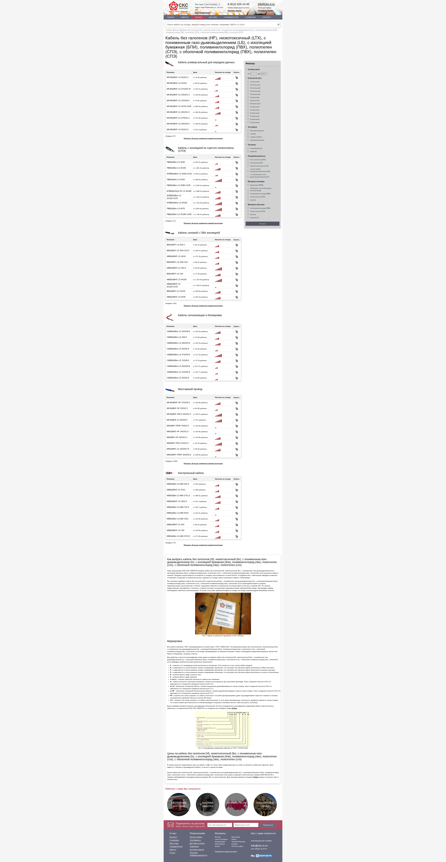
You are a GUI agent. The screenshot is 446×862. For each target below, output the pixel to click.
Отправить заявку (265, 11)
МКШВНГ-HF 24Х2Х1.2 (177, 437)
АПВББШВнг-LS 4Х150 (177, 203)
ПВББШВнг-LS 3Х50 (176, 162)
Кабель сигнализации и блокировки (200, 315)
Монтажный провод (190, 389)
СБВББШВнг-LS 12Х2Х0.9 (178, 372)
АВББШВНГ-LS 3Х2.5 (176, 268)
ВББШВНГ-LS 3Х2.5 (176, 245)
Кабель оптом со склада (178, 11)
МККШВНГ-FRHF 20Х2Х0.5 (179, 455)
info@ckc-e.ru (266, 4)
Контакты (266, 17)
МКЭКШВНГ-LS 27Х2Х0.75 (179, 89)
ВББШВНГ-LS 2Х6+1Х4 (177, 262)
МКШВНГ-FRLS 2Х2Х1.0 (178, 443)
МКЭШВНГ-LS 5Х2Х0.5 (177, 420)
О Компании (250, 17)
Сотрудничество (231, 17)
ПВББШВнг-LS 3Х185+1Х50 (179, 214)
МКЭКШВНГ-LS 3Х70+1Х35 (179, 106)
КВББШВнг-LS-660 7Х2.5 (178, 507)
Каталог (198, 17)
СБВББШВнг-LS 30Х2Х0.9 (178, 366)
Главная (170, 17)
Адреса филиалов (202, 13)
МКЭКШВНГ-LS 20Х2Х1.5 (178, 112)
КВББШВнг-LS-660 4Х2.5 (178, 484)
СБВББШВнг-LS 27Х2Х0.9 (178, 355)
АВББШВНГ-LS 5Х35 (176, 297)
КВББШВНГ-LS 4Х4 (175, 524)
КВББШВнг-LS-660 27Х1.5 (178, 495)
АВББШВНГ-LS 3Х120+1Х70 (173, 285)
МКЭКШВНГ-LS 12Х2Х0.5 (178, 100)
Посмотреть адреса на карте (226, 851)
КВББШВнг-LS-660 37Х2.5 (178, 536)
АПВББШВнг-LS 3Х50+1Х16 (179, 174)
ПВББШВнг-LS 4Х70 (176, 208)
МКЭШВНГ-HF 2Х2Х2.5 (177, 408)
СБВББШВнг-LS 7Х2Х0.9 (178, 360)
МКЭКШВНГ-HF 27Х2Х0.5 (178, 402)
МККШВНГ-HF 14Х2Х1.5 (177, 431)
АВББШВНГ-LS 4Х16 (176, 256)
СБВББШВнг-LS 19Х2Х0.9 (178, 343)
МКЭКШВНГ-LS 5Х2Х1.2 (178, 77)
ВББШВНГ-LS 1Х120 (176, 291)
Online (234, 708)
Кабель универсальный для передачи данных (206, 62)
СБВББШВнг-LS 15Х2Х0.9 (178, 331)
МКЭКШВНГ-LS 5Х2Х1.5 (178, 129)
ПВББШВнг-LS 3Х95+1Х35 (178, 185)
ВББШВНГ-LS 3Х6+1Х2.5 (178, 250)
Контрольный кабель (191, 473)
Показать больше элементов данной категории (203, 138)
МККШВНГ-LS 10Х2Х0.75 (178, 449)
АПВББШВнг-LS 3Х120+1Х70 (174, 196)
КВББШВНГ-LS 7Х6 (175, 530)
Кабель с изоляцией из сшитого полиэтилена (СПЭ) (206, 149)
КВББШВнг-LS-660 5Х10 (177, 513)
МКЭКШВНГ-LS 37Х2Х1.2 (178, 118)
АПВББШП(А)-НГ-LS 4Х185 (179, 191)
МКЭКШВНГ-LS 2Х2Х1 (177, 83)
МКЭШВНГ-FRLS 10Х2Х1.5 (179, 414)
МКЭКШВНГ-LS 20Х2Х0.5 (178, 124)
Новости (184, 17)
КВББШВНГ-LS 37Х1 (176, 490)
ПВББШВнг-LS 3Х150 (176, 168)
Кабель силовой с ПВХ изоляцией (199, 232)
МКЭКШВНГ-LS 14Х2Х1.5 (178, 95)
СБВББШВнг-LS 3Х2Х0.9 (178, 378)
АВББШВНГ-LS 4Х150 (176, 279)
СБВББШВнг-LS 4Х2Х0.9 (178, 349)
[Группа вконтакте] (261, 856)
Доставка (213, 17)
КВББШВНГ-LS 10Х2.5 (177, 501)
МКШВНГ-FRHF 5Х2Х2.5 (178, 426)
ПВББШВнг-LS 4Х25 (176, 179)
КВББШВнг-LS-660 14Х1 (177, 519)
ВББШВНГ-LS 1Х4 (175, 274)
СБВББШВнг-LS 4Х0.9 (177, 337)
